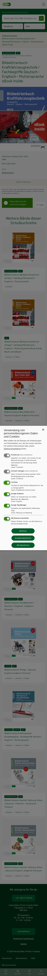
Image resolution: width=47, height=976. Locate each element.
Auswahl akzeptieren (23, 538)
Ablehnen (23, 531)
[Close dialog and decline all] (43, 430)
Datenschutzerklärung (13, 449)
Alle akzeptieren (23, 545)
